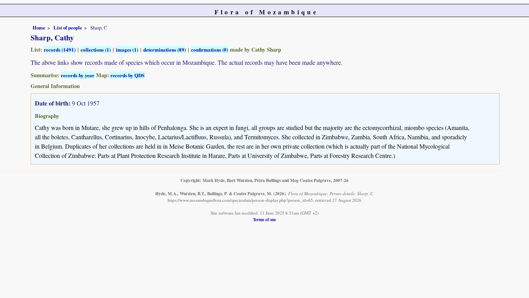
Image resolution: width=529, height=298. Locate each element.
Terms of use (264, 219)
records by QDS (126, 75)
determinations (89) (164, 49)
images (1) (127, 49)
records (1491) (60, 49)
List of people (67, 27)
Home (39, 27)
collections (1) (96, 49)
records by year (77, 75)
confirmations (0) (209, 49)
